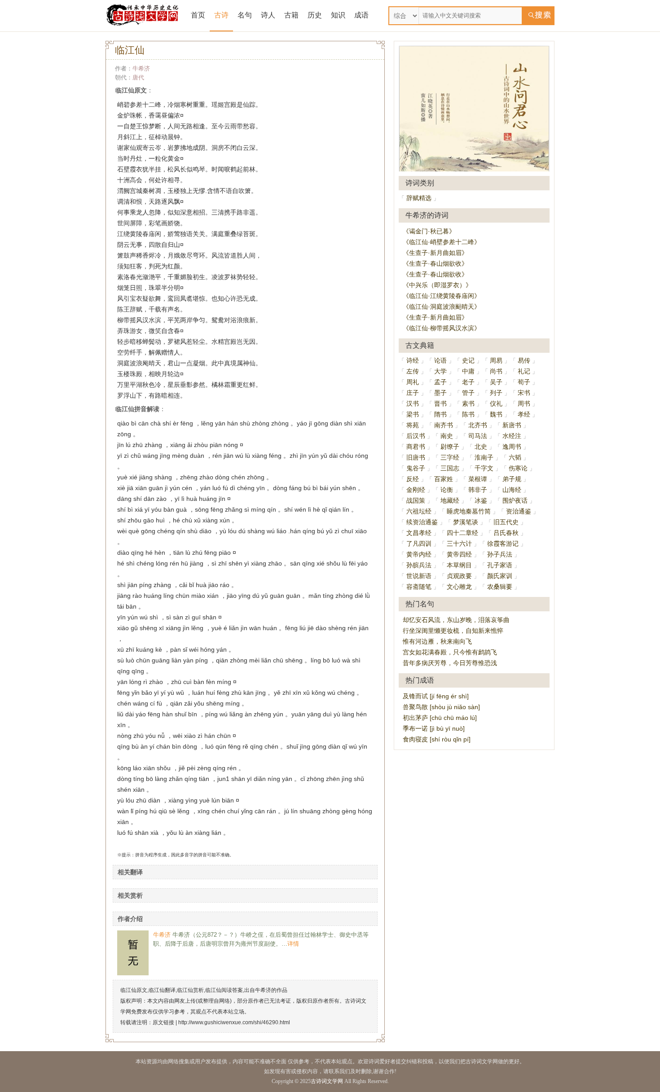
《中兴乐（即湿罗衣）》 (437, 285)
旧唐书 (415, 457)
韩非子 (477, 489)
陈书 (468, 414)
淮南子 (484, 457)
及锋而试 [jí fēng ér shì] (436, 696)
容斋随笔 (418, 586)
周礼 (412, 382)
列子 (496, 392)
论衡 (446, 489)
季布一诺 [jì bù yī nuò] (434, 728)
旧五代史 (506, 522)
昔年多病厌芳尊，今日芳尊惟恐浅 (450, 663)
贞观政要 (459, 575)
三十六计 (459, 543)
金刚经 (415, 489)
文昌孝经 (418, 532)
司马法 (477, 435)
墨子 (440, 392)
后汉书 (415, 435)
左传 (412, 371)
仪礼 (496, 403)
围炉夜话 (515, 500)
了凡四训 (418, 543)
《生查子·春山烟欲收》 (435, 263)
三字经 (449, 457)
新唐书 (511, 425)
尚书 (496, 371)
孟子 (440, 382)
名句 (245, 15)
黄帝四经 (459, 554)
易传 (524, 360)
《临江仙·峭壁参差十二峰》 (441, 242)
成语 (361, 15)
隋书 (440, 414)
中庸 (468, 371)
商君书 (415, 446)
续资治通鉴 (422, 522)
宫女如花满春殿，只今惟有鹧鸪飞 (450, 652)
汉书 (412, 403)
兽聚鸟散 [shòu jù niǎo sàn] (441, 706)
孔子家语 (499, 565)
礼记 (524, 371)
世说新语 (418, 575)
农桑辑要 (499, 586)
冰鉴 (481, 500)
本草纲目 (459, 565)
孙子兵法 (499, 554)
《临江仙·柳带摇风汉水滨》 (441, 328)
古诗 (221, 15)
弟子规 (511, 478)
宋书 (524, 392)
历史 (315, 15)
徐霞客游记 (503, 543)
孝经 (524, 414)
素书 (468, 403)
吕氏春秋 (506, 532)
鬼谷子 (415, 468)
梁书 (412, 414)
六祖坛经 (418, 511)
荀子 (524, 382)
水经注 (511, 435)
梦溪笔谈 (465, 522)
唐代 (138, 77)
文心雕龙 (459, 586)
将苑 (412, 425)
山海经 (511, 489)
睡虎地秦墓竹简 (469, 511)
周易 (496, 360)
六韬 (515, 457)
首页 (198, 15)
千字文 (484, 468)
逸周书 (511, 446)
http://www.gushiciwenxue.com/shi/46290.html (234, 1022)
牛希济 (141, 68)
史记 (468, 360)
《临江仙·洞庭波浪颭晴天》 (441, 306)
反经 (412, 478)
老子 (468, 382)
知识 (338, 15)
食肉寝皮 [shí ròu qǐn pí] (437, 739)
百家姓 (443, 478)
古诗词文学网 (327, 1081)
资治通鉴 (518, 511)
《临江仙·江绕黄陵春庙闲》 (441, 295)
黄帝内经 (418, 554)
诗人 (268, 15)
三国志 (449, 468)
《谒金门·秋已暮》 (429, 231)
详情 (293, 943)
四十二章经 (462, 532)
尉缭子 (449, 446)
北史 (481, 446)
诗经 (412, 360)
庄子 (412, 392)
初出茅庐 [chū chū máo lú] (440, 717)
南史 (446, 435)
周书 (524, 403)
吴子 (496, 382)
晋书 (440, 403)
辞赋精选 (418, 198)
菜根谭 (477, 478)
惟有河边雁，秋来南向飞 (437, 641)
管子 (468, 392)
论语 (440, 360)
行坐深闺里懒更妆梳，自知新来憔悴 (453, 630)
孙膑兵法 (418, 565)
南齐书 (443, 425)
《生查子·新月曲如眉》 (435, 252)
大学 (440, 371)
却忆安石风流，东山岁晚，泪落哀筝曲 (456, 619)
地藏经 (449, 500)
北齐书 (477, 425)
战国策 (415, 500)
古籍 (291, 15)
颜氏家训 (499, 575)
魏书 (496, 414)
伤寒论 (518, 468)
